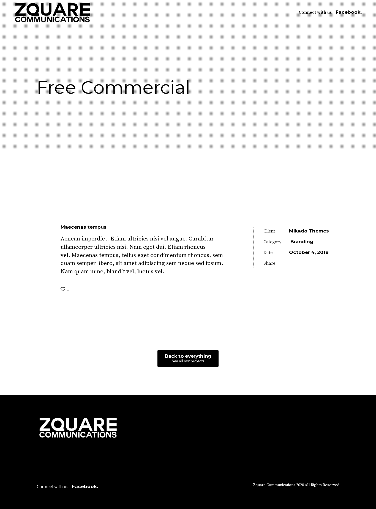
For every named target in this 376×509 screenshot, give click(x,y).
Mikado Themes (309, 231)
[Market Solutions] (367, 285)
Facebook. (349, 12)
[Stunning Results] (9, 285)
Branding (301, 241)
